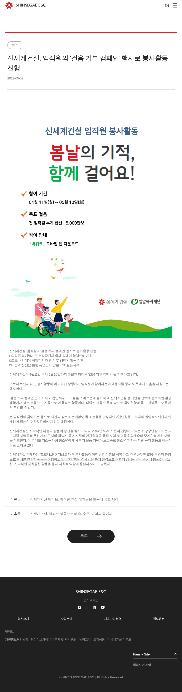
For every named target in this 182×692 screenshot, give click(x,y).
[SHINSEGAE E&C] (25, 5)
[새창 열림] (79, 607)
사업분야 (66, 618)
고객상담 (99, 639)
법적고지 (85, 639)
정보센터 (159, 618)
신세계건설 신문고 (119, 639)
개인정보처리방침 (16, 639)
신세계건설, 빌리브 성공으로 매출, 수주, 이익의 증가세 (71, 514)
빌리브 (9, 631)
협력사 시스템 (142, 665)
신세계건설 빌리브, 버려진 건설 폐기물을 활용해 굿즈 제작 (74, 499)
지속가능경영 (112, 618)
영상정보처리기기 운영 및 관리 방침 (54, 639)
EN (166, 5)
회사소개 (23, 618)
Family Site (141, 654)
